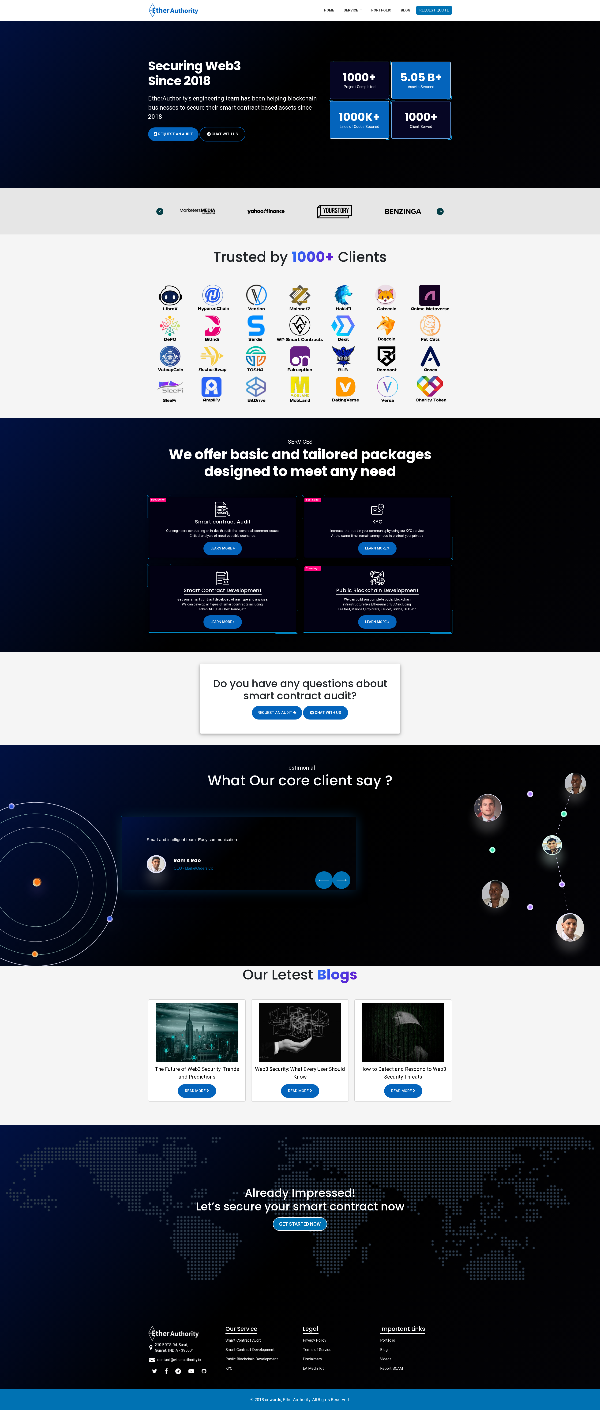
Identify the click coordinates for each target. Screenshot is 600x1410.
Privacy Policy (314, 1340)
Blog (384, 1349)
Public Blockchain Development (251, 1359)
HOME (329, 10)
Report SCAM (391, 1368)
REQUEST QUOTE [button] (434, 10)
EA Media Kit (313, 1368)
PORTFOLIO (381, 10)
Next (443, 211)
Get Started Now (300, 1224)
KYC (228, 1368)
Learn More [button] (221, 548)
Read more (195, 1091)
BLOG (405, 10)
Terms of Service (317, 1349)
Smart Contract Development (250, 1349)
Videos (385, 1359)
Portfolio (387, 1340)
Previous (162, 211)
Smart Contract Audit (243, 1340)
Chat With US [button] (224, 134)
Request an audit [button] (175, 134)
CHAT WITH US (327, 712)
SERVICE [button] (351, 10)
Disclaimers (312, 1359)
